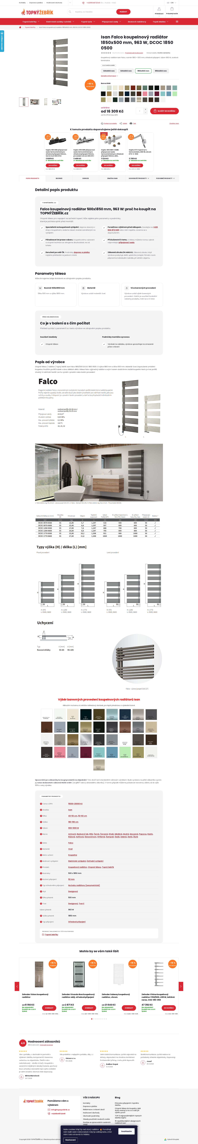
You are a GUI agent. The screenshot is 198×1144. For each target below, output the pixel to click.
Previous (17, 986)
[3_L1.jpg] (99, 765)
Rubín (150, 834)
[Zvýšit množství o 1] (145, 109)
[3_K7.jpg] (125, 752)
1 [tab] (91, 1019)
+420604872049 (58, 1114)
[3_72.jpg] (59, 740)
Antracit (72, 834)
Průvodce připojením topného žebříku (127, 1104)
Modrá (126, 834)
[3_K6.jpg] (112, 752)
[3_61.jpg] (112, 727)
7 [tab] (104, 1019)
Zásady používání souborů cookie (96, 1119)
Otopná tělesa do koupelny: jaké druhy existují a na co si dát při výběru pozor (128, 1110)
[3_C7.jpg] (138, 740)
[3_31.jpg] (59, 727)
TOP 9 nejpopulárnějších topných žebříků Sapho (128, 1117)
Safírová (80, 837)
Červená (104, 834)
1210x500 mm (109, 71)
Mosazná (134, 834)
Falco (70, 843)
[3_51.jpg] (98, 727)
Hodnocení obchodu (54, 3)
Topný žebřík (108, 867)
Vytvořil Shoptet (173, 1139)
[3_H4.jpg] (151, 739)
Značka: (174, 123)
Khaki (111, 834)
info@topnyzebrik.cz (60, 1110)
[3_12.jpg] (72, 714)
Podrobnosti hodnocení (134, 53)
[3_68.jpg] (46, 740)
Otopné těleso (94, 867)
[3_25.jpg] (138, 714)
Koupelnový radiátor (77, 867)
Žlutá (135, 837)
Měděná (118, 834)
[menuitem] (31, 21)
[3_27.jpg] (151, 714)
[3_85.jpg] (99, 740)
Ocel (70, 849)
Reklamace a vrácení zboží (94, 1109)
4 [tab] (98, 1019)
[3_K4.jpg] (85, 752)
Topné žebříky (51, 934)
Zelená (123, 837)
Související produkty (138, 178)
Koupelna (72, 855)
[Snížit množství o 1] (145, 112)
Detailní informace (108, 76)
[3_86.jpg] (112, 739)
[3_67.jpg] (151, 727)
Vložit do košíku (166, 111)
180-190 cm (73, 822)
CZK (172, 3)
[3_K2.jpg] (59, 752)
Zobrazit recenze (46, 1045)
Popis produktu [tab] (32, 178)
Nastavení (70, 1140)
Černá (96, 834)
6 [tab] (102, 1019)
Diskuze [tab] (85, 178)
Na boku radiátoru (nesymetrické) (84, 885)
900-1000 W (73, 828)
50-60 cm (82, 816)
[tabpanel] (57, 151)
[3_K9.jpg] (151, 752)
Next (181, 986)
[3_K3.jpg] (72, 752)
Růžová (71, 837)
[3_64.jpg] (138, 727)
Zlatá (130, 837)
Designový (73, 891)
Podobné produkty (164, 178)
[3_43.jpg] (72, 727)
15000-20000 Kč (75, 804)
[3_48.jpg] (86, 727)
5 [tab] (100, 1019)
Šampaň (110, 837)
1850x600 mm (161, 71)
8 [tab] (106, 1019)
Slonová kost (90, 837)
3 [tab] (95, 1019)
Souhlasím (126, 1131)
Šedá (117, 837)
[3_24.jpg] (125, 714)
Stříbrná (101, 837)
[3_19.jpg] (86, 714)
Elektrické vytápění (77, 861)
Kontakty (22, 3)
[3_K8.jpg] (138, 752)
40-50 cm (72, 816)
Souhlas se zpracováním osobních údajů (97, 1123)
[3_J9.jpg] (46, 752)
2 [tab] (93, 1019)
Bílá (91, 834)
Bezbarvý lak (82, 834)
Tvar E (81, 903)
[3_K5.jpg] (99, 752)
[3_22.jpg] (99, 714)
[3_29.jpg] (46, 727)
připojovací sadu (126, 242)
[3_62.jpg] (125, 727)
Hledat (123, 11)
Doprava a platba (36, 3)
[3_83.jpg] (72, 740)
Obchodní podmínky (91, 1116)
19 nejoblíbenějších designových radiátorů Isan (128, 1122)
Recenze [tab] (59, 178)
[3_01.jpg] (46, 714)
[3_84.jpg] (86, 740)
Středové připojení (76, 922)
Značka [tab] (112, 178)
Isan (70, 810)
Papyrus (143, 834)
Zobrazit (49, 1008)
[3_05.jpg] (59, 714)
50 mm (71, 879)
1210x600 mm (126, 71)
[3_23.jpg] (112, 714)
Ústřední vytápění (95, 861)
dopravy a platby (82, 252)
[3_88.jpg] (125, 740)
